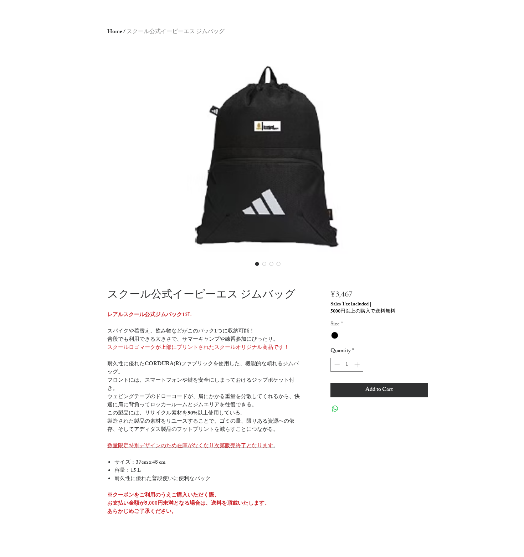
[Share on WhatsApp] (335, 408)
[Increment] (358, 364)
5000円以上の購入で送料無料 (362, 311)
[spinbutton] (347, 364)
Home (114, 32)
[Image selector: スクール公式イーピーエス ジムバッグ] (257, 263)
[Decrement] (336, 364)
